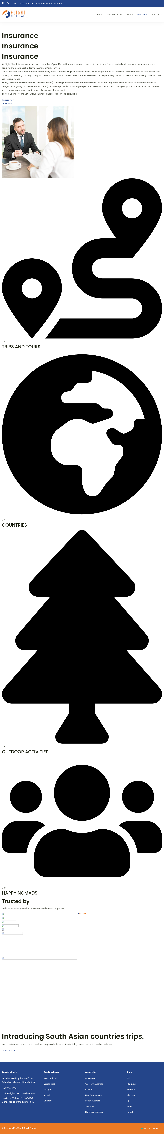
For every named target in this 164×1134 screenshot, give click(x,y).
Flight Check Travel (26, 1128)
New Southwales (93, 1095)
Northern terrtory (94, 1112)
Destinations (113, 14)
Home (100, 14)
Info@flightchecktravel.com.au (19, 1093)
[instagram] (3, 3)
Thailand (131, 1089)
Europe (47, 1089)
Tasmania (90, 1106)
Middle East (49, 1083)
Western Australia (94, 1083)
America (48, 1095)
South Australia (92, 1100)
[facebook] (8, 3)
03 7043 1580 (23, 3)
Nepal (130, 1112)
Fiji (128, 1100)
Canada (48, 1100)
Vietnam (131, 1095)
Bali (128, 1078)
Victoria (89, 1089)
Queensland (91, 1078)
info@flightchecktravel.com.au (48, 3)
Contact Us (156, 14)
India (129, 1106)
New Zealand (50, 1078)
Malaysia (131, 1083)
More (128, 14)
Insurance (142, 14)
